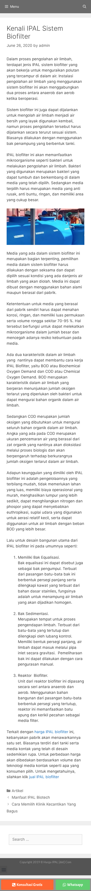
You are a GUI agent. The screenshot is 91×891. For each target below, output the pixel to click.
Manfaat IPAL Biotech (31, 797)
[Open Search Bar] (84, 6)
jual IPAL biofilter (44, 777)
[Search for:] (45, 839)
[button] (3, 869)
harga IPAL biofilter (51, 732)
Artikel (17, 791)
